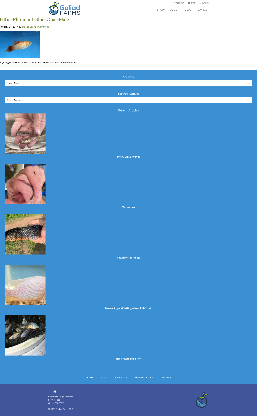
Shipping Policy (144, 378)
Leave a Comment (39, 26)
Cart (193, 3)
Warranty (121, 378)
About (89, 378)
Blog (104, 378)
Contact (166, 378)
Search (205, 3)
